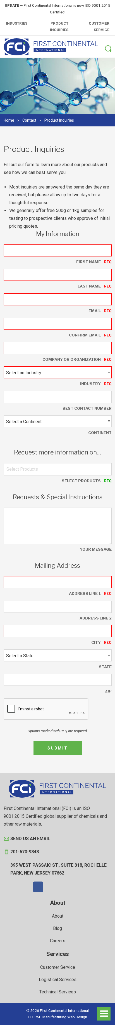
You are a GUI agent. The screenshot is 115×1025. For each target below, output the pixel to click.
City (96, 642)
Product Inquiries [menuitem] (59, 26)
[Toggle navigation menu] (104, 1014)
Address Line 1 (85, 593)
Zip (108, 691)
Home (9, 120)
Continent (100, 432)
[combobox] (58, 469)
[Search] (108, 49)
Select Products (81, 481)
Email (94, 310)
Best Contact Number (87, 408)
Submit (57, 748)
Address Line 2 (96, 618)
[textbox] (22, 469)
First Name (88, 262)
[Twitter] (51, 887)
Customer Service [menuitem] (99, 26)
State (105, 667)
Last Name (89, 286)
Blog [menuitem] (57, 928)
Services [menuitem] (57, 954)
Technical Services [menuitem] (57, 992)
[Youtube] (77, 887)
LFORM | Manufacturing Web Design (57, 1017)
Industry (90, 383)
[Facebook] (38, 887)
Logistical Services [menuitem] (57, 979)
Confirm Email (85, 335)
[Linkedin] (64, 887)
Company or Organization (71, 359)
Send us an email (30, 838)
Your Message (96, 549)
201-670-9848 (24, 851)
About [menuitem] (57, 902)
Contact (29, 120)
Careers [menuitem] (57, 940)
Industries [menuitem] (16, 23)
